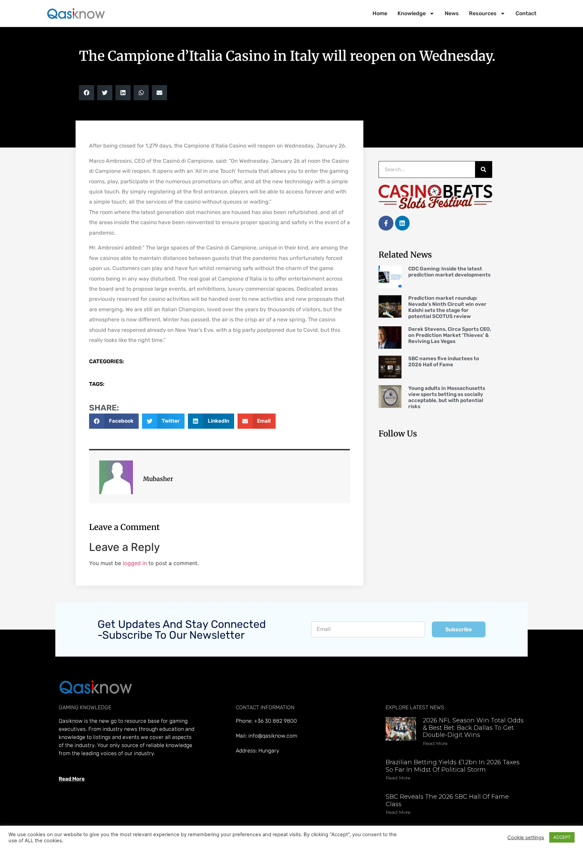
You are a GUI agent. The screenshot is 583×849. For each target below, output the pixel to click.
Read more (435, 743)
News (452, 13)
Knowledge (411, 13)
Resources (483, 13)
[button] (86, 92)
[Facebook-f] (386, 223)
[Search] (483, 169)
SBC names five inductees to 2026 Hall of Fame (443, 361)
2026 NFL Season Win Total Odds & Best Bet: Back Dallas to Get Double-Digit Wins (473, 728)
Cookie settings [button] (525, 837)
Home (379, 13)
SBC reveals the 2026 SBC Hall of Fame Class (447, 800)
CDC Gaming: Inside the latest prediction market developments (449, 272)
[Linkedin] (402, 223)
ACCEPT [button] (562, 837)
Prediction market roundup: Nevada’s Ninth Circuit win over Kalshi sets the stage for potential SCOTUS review (447, 307)
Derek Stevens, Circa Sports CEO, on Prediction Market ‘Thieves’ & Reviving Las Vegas (449, 335)
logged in (135, 563)
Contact (526, 13)
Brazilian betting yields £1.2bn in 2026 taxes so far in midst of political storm (453, 766)
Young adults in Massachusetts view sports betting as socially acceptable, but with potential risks (446, 397)
